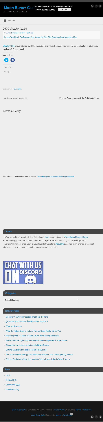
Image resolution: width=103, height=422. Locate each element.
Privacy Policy (59, 410)
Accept (64, 9)
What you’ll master (14, 326)
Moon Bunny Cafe (19, 410)
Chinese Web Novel (11, 37)
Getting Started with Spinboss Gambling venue (26, 350)
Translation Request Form (76, 237)
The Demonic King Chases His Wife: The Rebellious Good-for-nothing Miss (48, 37)
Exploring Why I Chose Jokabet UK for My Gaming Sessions (32, 336)
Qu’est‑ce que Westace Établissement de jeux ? (27, 321)
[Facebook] (96, 6)
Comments (13, 385)
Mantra (78, 410)
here (47, 237)
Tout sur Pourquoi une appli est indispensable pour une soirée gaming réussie (39, 354)
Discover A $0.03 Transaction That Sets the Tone (27, 317)
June (8, 32)
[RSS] (92, 6)
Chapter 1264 (8, 45)
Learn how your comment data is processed (55, 176)
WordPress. (67, 415)
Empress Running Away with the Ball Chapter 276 (79, 98)
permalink (17, 88)
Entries (11, 380)
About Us (60, 244)
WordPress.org (12, 389)
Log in (8, 375)
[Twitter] (100, 6)
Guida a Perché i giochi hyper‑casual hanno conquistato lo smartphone (36, 340)
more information (48, 9)
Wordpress (87, 410)
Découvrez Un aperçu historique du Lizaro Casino (27, 345)
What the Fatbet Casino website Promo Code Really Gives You (33, 331)
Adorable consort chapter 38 (15, 98)
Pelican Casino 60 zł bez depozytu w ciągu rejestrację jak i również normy (38, 359)
